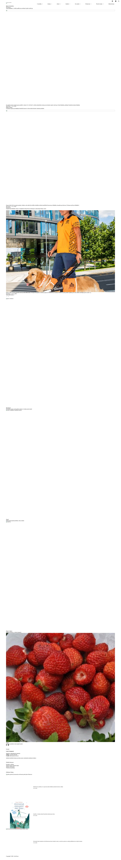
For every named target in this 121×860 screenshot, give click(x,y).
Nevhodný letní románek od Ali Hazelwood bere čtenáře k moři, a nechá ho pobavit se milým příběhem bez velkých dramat (57, 841)
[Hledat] (118, 1)
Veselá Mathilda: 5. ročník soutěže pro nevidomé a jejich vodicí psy (19, 8)
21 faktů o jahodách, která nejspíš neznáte (14, 743)
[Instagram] (116, 1)
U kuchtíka (39, 3)
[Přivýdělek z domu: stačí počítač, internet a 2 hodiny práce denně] (60, 352)
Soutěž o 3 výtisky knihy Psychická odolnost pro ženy (44, 814)
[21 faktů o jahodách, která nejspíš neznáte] (60, 687)
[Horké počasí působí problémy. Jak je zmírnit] (60, 464)
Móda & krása (111, 3)
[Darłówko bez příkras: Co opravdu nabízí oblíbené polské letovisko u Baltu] (19, 787)
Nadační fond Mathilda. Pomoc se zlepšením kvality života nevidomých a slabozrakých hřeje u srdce (26, 208)
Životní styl (88, 3)
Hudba (7, 107)
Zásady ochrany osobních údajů (12, 765)
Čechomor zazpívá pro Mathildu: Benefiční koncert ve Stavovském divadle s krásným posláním (26, 108)
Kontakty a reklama (10, 764)
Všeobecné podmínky (10, 767)
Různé (7, 631)
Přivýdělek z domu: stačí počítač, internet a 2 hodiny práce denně (19, 409)
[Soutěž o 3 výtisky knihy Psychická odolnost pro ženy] (19, 814)
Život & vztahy (99, 3)
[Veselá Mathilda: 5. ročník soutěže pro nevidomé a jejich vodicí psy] (60, 57)
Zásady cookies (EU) (10, 766)
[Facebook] (112, 1)
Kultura (49, 3)
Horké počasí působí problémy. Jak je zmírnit (15, 520)
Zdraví (58, 3)
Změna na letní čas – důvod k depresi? (13, 632)
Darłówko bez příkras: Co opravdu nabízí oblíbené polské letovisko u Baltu (48, 786)
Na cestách (77, 3)
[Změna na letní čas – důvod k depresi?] (60, 575)
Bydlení (67, 3)
